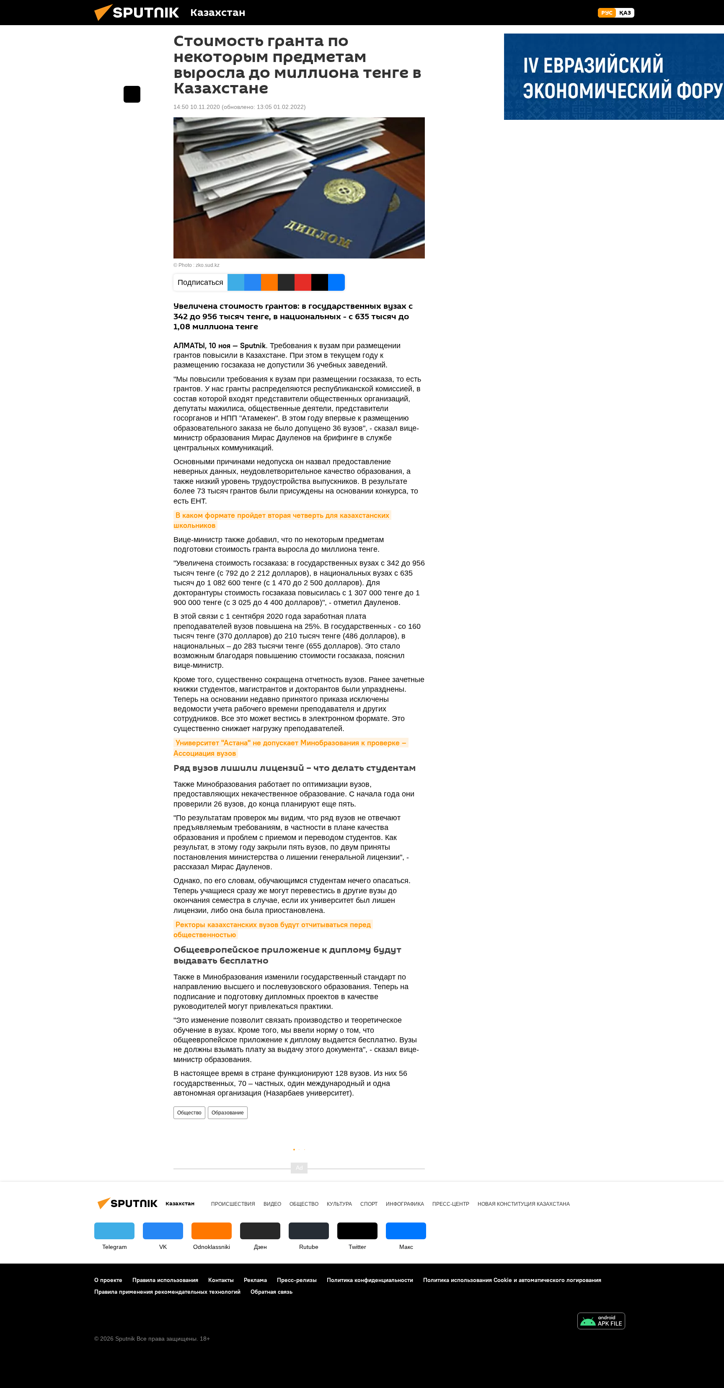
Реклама (255, 1280)
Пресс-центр (450, 1204)
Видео (272, 1204)
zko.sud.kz (208, 265)
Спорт (369, 1204)
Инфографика (405, 1204)
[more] (132, 94)
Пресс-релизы (297, 1280)
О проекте (108, 1280)
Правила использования (165, 1280)
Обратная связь (271, 1291)
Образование (228, 1113)
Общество (189, 1113)
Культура (339, 1204)
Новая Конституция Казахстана (524, 1204)
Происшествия (233, 1204)
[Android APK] (601, 1322)
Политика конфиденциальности (370, 1280)
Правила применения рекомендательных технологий (167, 1291)
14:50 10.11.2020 (196, 106)
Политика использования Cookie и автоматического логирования (512, 1280)
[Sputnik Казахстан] (140, 23)
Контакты (221, 1280)
